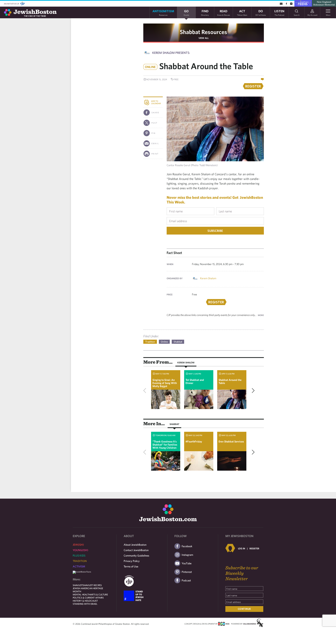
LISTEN (279, 12)
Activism (79, 566)
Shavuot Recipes (92, 585)
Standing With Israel (85, 603)
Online (164, 341)
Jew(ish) (78, 544)
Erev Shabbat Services (231, 441)
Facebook (187, 546)
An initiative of (12, 4)
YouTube (187, 563)
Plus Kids (79, 555)
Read (223, 12)
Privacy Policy (132, 561)
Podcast (186, 580)
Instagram (187, 554)
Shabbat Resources (203, 31)
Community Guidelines (136, 555)
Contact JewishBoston (136, 550)
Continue (244, 608)
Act (242, 12)
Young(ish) (80, 550)
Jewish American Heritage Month (88, 590)
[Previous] (146, 390)
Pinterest (187, 571)
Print (155, 154)
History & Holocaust (85, 600)
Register (254, 548)
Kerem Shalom (208, 278)
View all (204, 38)
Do (261, 12)
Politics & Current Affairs (88, 597)
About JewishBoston (135, 544)
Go (186, 12)
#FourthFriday (194, 441)
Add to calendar (156, 102)
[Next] (252, 390)
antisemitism (163, 12)
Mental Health (81, 594)
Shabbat (178, 341)
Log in (241, 548)
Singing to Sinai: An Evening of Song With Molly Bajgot (164, 383)
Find (205, 12)
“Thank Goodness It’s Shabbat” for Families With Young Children (164, 444)
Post (154, 123)
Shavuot (78, 585)
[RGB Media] (223, 623)
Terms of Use (131, 566)
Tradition (150, 341)
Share (155, 112)
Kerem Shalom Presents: (171, 52)
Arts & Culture (99, 594)
